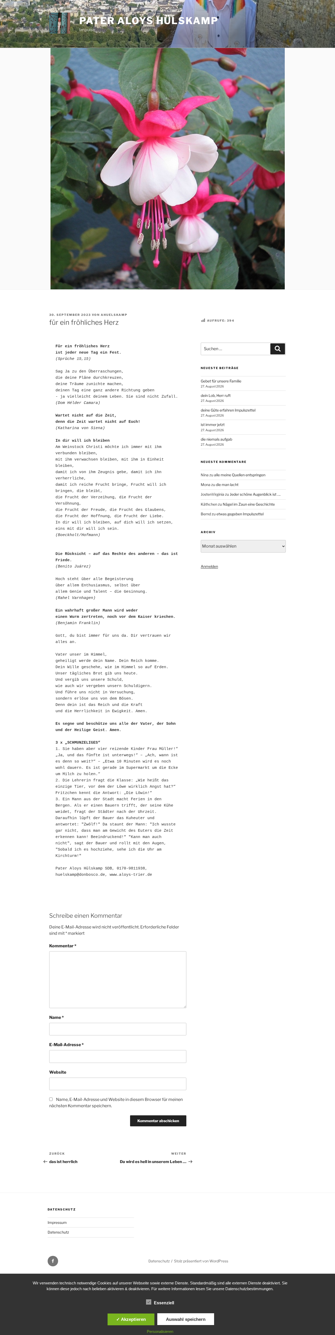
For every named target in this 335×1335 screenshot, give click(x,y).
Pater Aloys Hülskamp (149, 20)
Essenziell (164, 1303)
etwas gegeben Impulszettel (240, 514)
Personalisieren (160, 1331)
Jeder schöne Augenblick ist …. (255, 494)
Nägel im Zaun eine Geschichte (249, 504)
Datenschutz (58, 1232)
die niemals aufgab (216, 439)
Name (56, 1017)
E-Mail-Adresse (66, 1044)
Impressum (57, 1222)
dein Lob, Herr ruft (216, 395)
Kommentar (62, 945)
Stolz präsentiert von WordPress (201, 1261)
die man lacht (227, 484)
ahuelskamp (114, 315)
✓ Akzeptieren (131, 1319)
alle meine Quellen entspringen (239, 475)
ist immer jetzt (213, 424)
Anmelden (209, 566)
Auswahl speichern (185, 1319)
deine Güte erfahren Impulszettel (228, 410)
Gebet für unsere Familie (221, 381)
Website (57, 1072)
